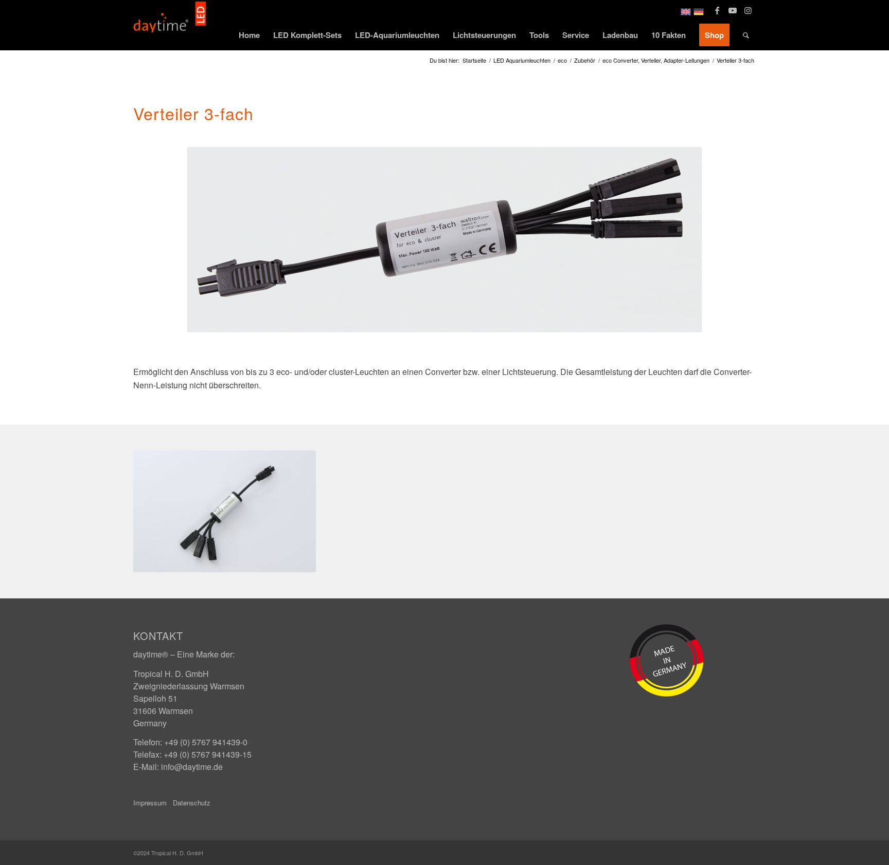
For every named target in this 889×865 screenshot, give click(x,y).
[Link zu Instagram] (748, 10)
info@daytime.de (192, 767)
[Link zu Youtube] (732, 10)
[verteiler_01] (224, 511)
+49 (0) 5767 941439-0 (205, 742)
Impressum (150, 802)
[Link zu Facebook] (716, 10)
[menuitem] (249, 35)
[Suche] (746, 35)
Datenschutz (191, 802)
